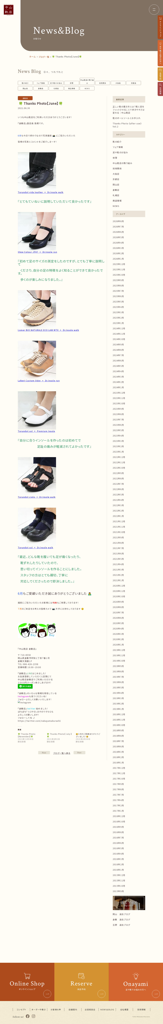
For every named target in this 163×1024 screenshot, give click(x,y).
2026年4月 (118, 242)
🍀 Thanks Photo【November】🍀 (26, 735)
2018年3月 (118, 751)
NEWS (87, 88)
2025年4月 (118, 306)
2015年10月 (119, 885)
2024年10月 (119, 339)
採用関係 (102, 83)
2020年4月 (118, 628)
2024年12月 (119, 328)
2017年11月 (119, 773)
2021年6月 (118, 553)
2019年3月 (118, 698)
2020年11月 (119, 591)
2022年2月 (118, 510)
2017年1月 (118, 810)
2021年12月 (119, 521)
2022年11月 (119, 462)
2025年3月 (118, 312)
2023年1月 (118, 451)
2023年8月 (118, 414)
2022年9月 (118, 473)
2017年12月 (119, 767)
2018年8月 (118, 735)
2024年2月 (118, 381)
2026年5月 (118, 237)
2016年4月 (118, 853)
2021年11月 (119, 526)
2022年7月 (118, 483)
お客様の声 (56, 1009)
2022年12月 (119, 457)
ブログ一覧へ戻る (61, 753)
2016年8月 (118, 832)
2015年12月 (119, 875)
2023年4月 (118, 435)
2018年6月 (118, 746)
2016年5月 (118, 848)
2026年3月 (118, 247)
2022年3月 (118, 505)
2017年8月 (118, 789)
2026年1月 (118, 258)
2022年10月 (119, 467)
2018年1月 (118, 762)
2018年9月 (118, 730)
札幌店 (56, 88)
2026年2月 (118, 253)
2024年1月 (118, 387)
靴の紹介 (25, 83)
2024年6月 (118, 360)
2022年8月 (118, 478)
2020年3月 (118, 633)
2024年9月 (118, 344)
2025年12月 (119, 264)
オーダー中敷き (38, 1009)
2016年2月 (118, 864)
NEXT (79, 752)
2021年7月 (118, 548)
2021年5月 (118, 558)
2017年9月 (118, 783)
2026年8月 (118, 221)
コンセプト (21, 1009)
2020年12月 (119, 585)
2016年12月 (119, 816)
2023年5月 (118, 430)
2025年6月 (118, 296)
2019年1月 (118, 708)
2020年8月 (118, 607)
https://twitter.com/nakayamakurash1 (39, 720)
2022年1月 (118, 515)
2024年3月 (118, 376)
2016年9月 (118, 826)
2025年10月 (119, 274)
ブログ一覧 (44, 56)
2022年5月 (118, 494)
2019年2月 (118, 703)
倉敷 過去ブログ (121, 919)
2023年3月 (118, 440)
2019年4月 (118, 692)
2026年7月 (118, 226)
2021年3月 (118, 569)
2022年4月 (118, 499)
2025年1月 (118, 323)
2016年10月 (119, 821)
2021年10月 (119, 532)
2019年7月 (118, 676)
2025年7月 (118, 290)
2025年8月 (118, 285)
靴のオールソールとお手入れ (127, 118)
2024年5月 (118, 365)
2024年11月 (119, 333)
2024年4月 (118, 371)
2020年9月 (118, 601)
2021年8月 (118, 542)
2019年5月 (118, 687)
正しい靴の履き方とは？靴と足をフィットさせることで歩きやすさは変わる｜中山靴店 (129, 109)
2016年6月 (118, 842)
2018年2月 (118, 757)
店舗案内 (73, 1009)
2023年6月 (118, 424)
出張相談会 (90, 1009)
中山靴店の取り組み (87, 81)
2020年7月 (118, 612)
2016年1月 (118, 869)
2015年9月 (118, 891)
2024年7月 (118, 355)
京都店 (133, 83)
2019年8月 (118, 671)
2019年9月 (118, 666)
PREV (44, 752)
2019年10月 (119, 660)
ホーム (32, 56)
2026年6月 (118, 231)
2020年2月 (118, 639)
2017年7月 (118, 794)
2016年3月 (118, 859)
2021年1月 (118, 580)
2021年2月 (118, 574)
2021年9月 (118, 537)
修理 (71, 83)
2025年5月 (118, 301)
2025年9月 (118, 280)
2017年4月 (118, 800)
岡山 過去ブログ (121, 914)
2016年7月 (118, 837)
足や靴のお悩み (56, 83)
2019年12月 (119, 649)
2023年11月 (119, 398)
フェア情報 (41, 83)
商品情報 (71, 88)
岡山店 (25, 88)
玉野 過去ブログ (121, 924)
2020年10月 (119, 596)
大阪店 (118, 83)
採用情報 (141, 1009)
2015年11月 (119, 880)
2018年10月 (119, 725)
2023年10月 (119, 403)
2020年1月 (118, 644)
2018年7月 (118, 741)
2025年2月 (118, 317)
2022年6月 (118, 489)
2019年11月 (119, 655)
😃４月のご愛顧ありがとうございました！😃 (88, 735)
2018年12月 (119, 714)
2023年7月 (118, 419)
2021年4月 (118, 564)
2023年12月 (119, 392)
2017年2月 (118, 805)
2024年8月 (118, 349)
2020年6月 (118, 617)
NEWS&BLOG (107, 1009)
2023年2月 (118, 446)
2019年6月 (118, 682)
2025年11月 (119, 269)
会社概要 (124, 1009)
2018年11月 (119, 719)
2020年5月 (118, 623)
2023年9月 (118, 408)
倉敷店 (40, 88)
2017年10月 (119, 778)
